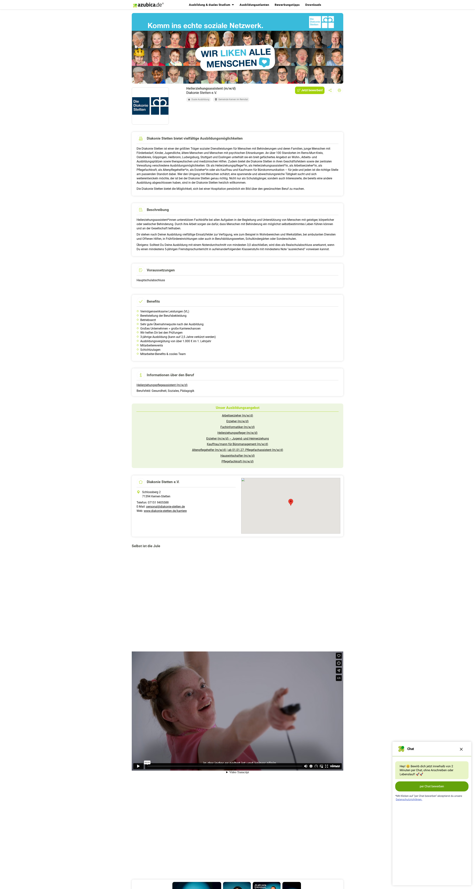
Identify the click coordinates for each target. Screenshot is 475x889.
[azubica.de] (148, 5)
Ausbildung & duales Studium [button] (210, 5)
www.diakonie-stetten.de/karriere (165, 511)
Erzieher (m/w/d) (237, 421)
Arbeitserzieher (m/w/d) (237, 415)
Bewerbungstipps (287, 5)
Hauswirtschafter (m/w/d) (237, 455)
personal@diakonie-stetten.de (165, 506)
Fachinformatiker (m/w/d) (237, 427)
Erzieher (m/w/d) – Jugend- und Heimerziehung (237, 438)
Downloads (313, 5)
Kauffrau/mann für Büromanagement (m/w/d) (237, 444)
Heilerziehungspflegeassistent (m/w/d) (162, 385)
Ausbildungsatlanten (254, 5)
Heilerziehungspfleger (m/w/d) (237, 433)
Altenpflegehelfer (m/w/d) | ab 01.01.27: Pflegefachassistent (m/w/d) (237, 450)
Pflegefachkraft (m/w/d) (238, 461)
